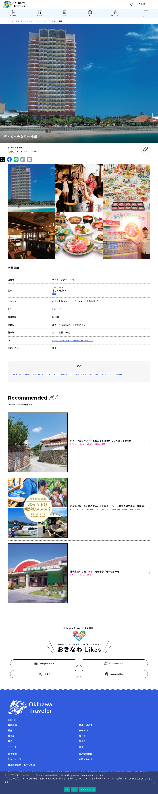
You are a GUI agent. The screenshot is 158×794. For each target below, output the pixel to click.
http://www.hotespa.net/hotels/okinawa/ (72, 340)
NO (74, 789)
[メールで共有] (29, 159)
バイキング (66, 374)
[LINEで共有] (16, 159)
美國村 (119, 374)
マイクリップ (115, 15)
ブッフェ (53, 374)
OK (66, 789)
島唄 (27, 374)
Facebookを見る (116, 663)
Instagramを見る (47, 663)
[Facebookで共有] (9, 159)
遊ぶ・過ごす (14, 15)
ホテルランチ (40, 374)
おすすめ (17, 374)
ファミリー (107, 374)
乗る (64, 15)
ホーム (10, 21)
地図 (54, 293)
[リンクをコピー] (22, 159)
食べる (39, 15)
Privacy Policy (87, 789)
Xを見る (47, 674)
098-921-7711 (58, 309)
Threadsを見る (116, 674)
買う (89, 15)
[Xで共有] (2, 159)
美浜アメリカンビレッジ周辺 (87, 374)
